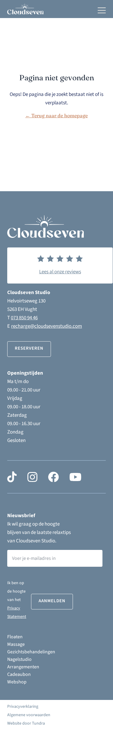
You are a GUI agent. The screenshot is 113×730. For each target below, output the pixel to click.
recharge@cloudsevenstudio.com (46, 326)
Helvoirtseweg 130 (26, 301)
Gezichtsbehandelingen (31, 652)
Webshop (17, 682)
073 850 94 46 (24, 317)
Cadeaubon (19, 674)
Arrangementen (23, 667)
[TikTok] (12, 476)
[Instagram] (32, 476)
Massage (16, 644)
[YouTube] (75, 476)
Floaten (15, 636)
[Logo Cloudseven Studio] (25, 9)
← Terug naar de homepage (56, 115)
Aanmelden (52, 601)
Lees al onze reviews (60, 271)
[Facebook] (53, 476)
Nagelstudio (19, 659)
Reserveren (29, 348)
